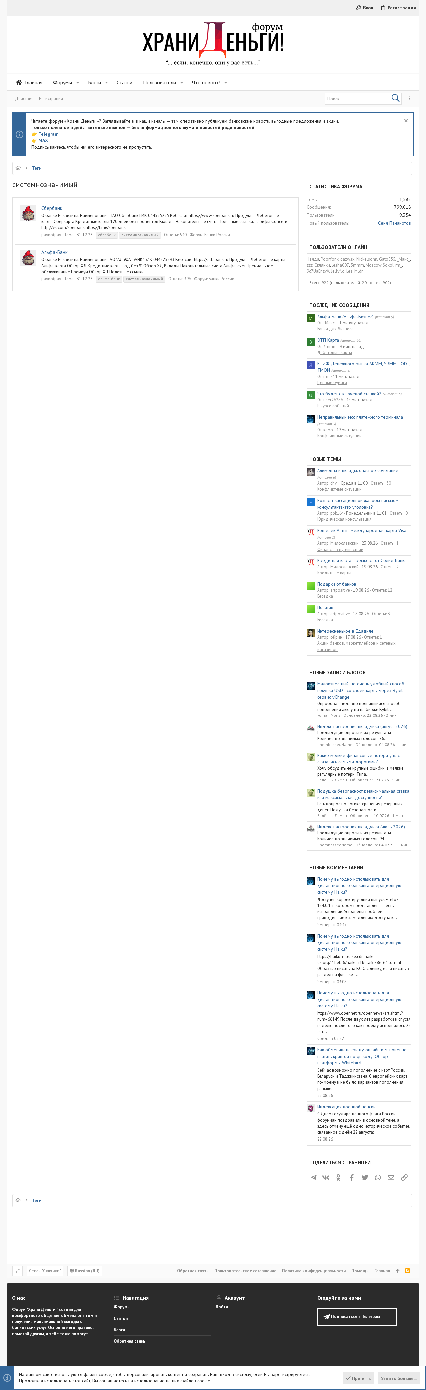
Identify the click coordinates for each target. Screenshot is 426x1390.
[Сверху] (397, 1271)
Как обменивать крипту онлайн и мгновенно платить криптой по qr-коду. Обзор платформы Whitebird (362, 1056)
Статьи (121, 1318)
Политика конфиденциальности (314, 1271)
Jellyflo (338, 271)
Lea (349, 271)
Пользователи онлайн (338, 247)
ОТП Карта (328, 340)
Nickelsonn (366, 259)
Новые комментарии (336, 867)
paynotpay (51, 235)
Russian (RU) (87, 1271)
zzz (310, 265)
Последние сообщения (339, 305)
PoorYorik (330, 259)
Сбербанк (51, 208)
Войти (222, 1307)
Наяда (313, 259)
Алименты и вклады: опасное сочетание (357, 470)
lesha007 (340, 265)
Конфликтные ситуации (339, 436)
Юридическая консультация (344, 519)
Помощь (360, 1271)
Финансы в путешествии (340, 549)
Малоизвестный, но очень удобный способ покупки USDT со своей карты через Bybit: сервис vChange (360, 690)
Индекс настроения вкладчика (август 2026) (362, 726)
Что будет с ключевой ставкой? (349, 394)
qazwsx (347, 259)
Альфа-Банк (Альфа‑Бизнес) (345, 317)
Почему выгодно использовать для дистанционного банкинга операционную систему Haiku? (359, 885)
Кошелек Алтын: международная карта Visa (361, 530)
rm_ (398, 265)
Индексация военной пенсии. (347, 1107)
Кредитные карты (334, 573)
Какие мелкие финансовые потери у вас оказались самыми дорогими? (358, 758)
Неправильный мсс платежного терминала (360, 417)
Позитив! (326, 607)
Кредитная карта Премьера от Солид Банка (362, 560)
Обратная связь (193, 1271)
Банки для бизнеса (335, 329)
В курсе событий (333, 406)
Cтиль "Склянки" (45, 1271)
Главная (382, 1271)
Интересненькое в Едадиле (345, 631)
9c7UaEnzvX (318, 271)
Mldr (358, 271)
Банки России (217, 235)
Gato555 (387, 259)
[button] (78, 82)
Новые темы (325, 459)
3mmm (357, 265)
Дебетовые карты (334, 352)
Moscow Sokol (380, 265)
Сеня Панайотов (394, 223)
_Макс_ (403, 259)
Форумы (122, 1307)
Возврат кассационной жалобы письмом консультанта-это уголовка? (358, 503)
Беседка (325, 596)
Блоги (119, 1330)
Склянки (322, 265)
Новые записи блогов (337, 672)
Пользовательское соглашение (245, 1271)
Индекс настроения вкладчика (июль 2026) (361, 827)
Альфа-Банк (54, 252)
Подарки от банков (336, 584)
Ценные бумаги (332, 382)
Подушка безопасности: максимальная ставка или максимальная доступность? (363, 794)
